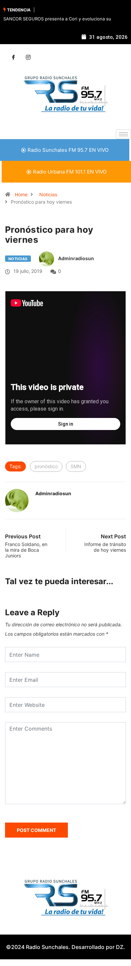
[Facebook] (13, 57)
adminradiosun (76, 258)
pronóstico (46, 466)
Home (21, 194)
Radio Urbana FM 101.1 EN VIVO (69, 172)
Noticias (48, 194)
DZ (119, 947)
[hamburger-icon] (123, 134)
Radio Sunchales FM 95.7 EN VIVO (68, 150)
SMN (76, 466)
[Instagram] (28, 57)
